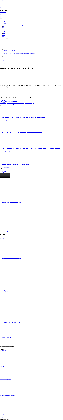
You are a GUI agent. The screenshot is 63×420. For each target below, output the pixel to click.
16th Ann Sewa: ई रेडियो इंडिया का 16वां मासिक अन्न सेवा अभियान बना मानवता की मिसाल (23, 117)
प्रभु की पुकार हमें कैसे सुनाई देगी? (6, 337)
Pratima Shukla (3, 96)
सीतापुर (5, 24)
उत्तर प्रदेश (4, 21)
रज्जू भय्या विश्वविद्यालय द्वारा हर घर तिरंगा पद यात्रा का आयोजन (7, 216)
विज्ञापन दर (3, 36)
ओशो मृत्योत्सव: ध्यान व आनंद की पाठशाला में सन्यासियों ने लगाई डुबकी (11, 258)
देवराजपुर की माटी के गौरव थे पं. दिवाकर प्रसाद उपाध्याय (6, 231)
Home (2, 48)
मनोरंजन (3, 58)
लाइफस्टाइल (3, 27)
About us (2, 169)
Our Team (3, 34)
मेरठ (4, 52)
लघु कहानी (4, 33)
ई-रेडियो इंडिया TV (4, 49)
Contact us (3, 170)
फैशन (3, 56)
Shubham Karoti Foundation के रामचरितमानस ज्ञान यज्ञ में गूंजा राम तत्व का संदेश (22, 132)
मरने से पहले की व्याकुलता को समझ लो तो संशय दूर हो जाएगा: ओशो (11, 322)
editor (3, 120)
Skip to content (1, 0)
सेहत (3, 29)
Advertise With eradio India (4, 171)
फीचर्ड (3, 55)
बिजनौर (5, 23)
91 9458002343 (3, 347)
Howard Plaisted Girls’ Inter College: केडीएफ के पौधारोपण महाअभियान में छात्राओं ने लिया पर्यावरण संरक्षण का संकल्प (31, 148)
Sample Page (3, 172)
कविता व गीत (4, 32)
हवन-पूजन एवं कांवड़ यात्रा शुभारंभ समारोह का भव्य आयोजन (15, 164)
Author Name (2, 185)
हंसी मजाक (4, 30)
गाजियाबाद (18, 22)
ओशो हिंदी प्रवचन (20, 31)
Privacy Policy (3, 414)
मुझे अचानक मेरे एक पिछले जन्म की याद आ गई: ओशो (9, 291)
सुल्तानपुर (19, 25)
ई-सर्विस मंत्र (3, 62)
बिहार (3, 26)
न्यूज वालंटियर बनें (3, 35)
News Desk (4, 167)
